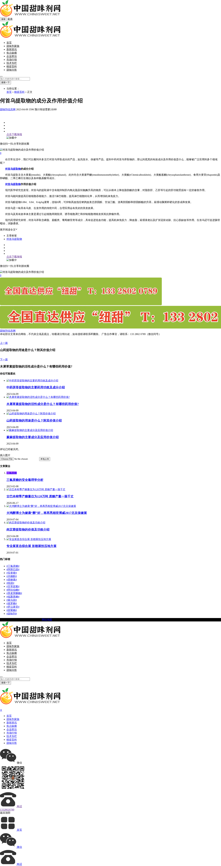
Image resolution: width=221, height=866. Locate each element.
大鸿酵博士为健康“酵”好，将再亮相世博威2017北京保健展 (46, 513)
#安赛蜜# (11, 572)
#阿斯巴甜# (12, 569)
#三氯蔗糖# (12, 566)
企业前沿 (11, 56)
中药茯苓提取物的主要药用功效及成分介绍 (35, 387)
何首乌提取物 (13, 168)
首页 (9, 42)
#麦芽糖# (11, 603)
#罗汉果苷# (12, 606)
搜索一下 (5, 82)
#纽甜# (10, 583)
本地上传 (44, 459)
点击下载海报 (14, 134)
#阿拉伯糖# (12, 589)
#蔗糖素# (11, 579)
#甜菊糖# (11, 610)
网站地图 (47, 619)
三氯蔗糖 (11, 472)
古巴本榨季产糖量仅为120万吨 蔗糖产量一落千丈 (40, 496)
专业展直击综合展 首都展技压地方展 (31, 546)
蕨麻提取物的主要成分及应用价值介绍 (32, 437)
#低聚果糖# (12, 596)
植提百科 (11, 66)
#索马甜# (11, 600)
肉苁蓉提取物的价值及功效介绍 (28, 529)
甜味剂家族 (12, 46)
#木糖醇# (11, 576)
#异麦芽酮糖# (14, 593)
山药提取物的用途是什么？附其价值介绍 (34, 420)
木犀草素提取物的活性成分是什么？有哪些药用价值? (42, 404)
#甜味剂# (11, 613)
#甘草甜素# (12, 586)
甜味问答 (11, 69)
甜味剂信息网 (8, 109)
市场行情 (11, 59)
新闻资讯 (11, 49)
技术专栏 (11, 63)
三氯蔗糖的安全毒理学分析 (24, 480)
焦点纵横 (11, 52)
